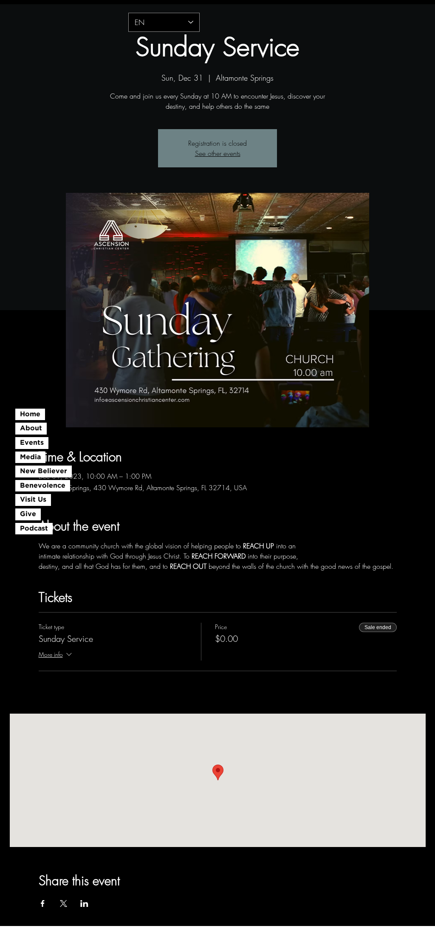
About (31, 428)
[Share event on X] (63, 903)
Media (30, 457)
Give (28, 514)
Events (32, 443)
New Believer (43, 471)
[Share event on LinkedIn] (84, 903)
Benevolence (42, 486)
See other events (217, 153)
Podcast (34, 528)
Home (30, 414)
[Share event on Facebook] (43, 903)
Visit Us (33, 500)
